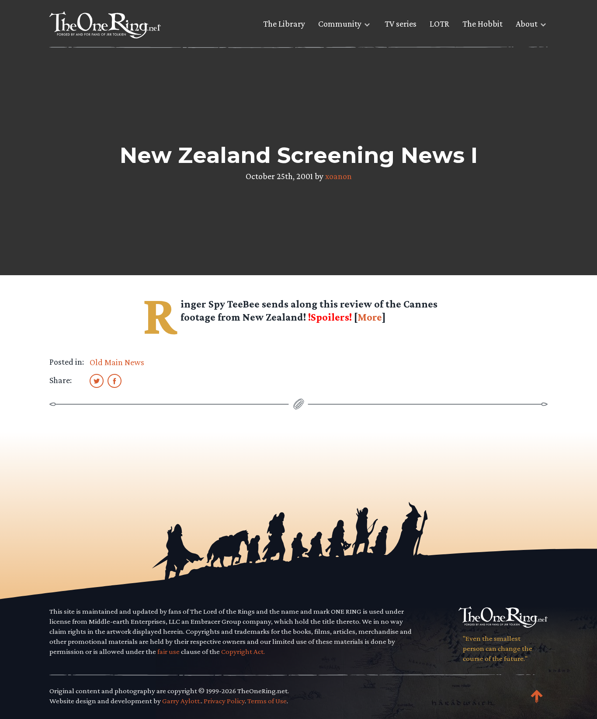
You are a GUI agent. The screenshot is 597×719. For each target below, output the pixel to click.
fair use (168, 651)
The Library (284, 23)
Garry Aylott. (181, 701)
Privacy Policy (224, 701)
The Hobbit (482, 23)
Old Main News (117, 362)
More (370, 317)
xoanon (338, 176)
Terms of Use (267, 701)
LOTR (439, 23)
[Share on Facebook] (114, 380)
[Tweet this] (97, 380)
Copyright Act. (243, 651)
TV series (401, 23)
